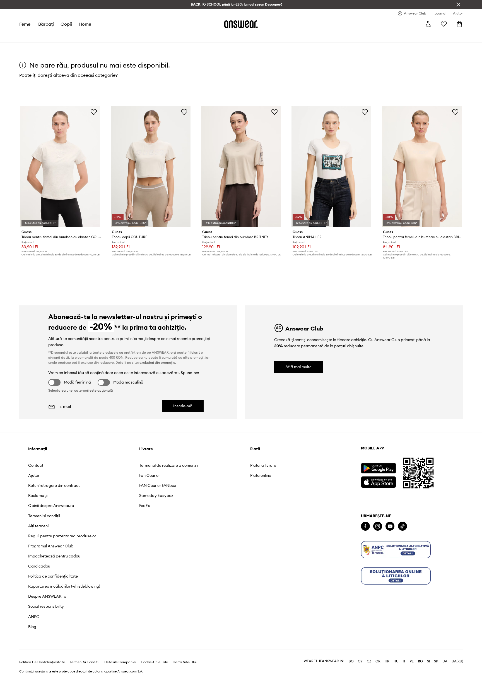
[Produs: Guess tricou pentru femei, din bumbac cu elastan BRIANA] (422, 166)
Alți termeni (38, 525)
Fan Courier (149, 475)
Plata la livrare (263, 465)
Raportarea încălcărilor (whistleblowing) (64, 586)
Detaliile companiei (120, 662)
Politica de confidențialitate (53, 576)
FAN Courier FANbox (157, 485)
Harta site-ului (185, 662)
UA (444, 661)
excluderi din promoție (157, 362)
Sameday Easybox (156, 495)
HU (396, 661)
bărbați (46, 24)
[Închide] (458, 4)
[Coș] (459, 24)
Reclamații (37, 495)
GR (377, 661)
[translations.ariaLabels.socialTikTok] (402, 526)
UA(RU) (457, 661)
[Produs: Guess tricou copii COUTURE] (151, 166)
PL (412, 661)
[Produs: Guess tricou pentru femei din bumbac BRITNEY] (241, 166)
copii (66, 24)
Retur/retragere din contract (54, 485)
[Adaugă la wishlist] (94, 112)
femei (25, 24)
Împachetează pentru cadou (54, 556)
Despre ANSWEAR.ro (47, 596)
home (85, 24)
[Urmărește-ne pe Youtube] (389, 526)
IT (404, 661)
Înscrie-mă (182, 405)
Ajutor (33, 475)
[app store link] (378, 481)
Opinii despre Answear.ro (51, 505)
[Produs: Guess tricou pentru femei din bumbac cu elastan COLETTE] (60, 166)
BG (351, 661)
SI (428, 661)
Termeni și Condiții (84, 662)
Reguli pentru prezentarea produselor (62, 535)
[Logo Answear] (241, 24)
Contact (35, 465)
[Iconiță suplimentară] (396, 549)
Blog (32, 626)
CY (360, 661)
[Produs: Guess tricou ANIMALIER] (331, 166)
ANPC (33, 616)
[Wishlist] (443, 24)
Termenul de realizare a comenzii (168, 465)
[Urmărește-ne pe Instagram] (377, 526)
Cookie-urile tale (154, 662)
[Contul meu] (428, 24)
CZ (369, 661)
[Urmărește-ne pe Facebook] (365, 526)
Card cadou (39, 566)
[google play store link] (378, 468)
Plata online (260, 475)
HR (387, 661)
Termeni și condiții (44, 515)
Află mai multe (298, 366)
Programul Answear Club (50, 546)
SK (436, 661)
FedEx (144, 505)
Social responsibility (46, 606)
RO (420, 661)
